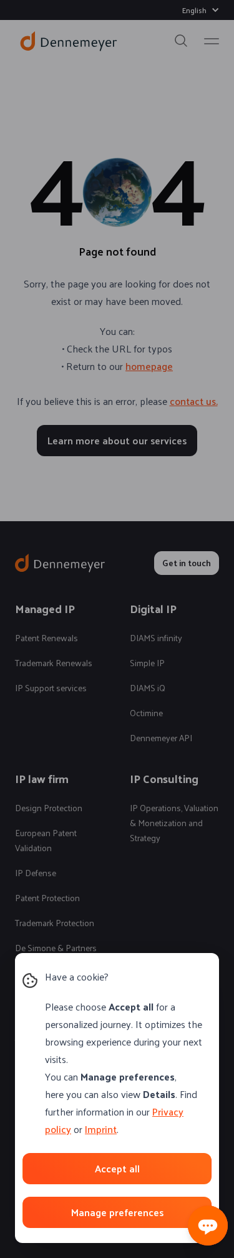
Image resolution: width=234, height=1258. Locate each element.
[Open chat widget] (208, 1226)
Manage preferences (117, 1212)
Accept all (117, 1168)
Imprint (101, 1129)
